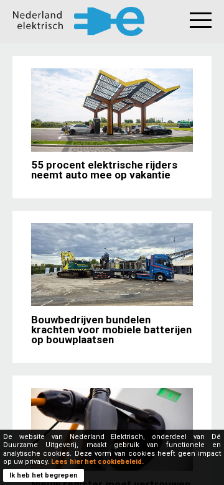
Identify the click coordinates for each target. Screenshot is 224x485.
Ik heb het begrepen (43, 475)
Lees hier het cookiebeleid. (97, 462)
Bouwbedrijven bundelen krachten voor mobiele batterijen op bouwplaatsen (111, 329)
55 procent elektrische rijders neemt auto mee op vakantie (104, 170)
